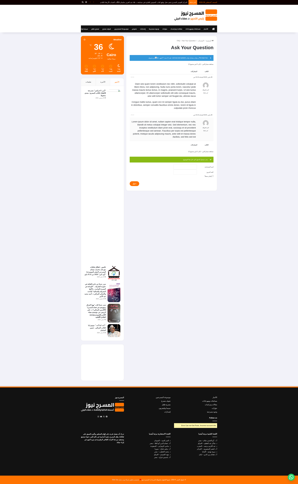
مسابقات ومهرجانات (192, 29)
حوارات (164, 29)
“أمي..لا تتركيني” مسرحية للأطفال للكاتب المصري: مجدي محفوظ (95, 93)
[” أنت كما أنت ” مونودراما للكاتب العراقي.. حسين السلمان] (114, 330)
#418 (132, 77)
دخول (134, 184)
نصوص (134, 29)
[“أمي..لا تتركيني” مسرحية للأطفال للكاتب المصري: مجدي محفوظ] (114, 176)
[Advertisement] (126, 14)
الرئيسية (209, 41)
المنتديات (201, 41)
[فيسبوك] (106, 416)
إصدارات (143, 29)
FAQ (178, 41)
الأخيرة (102, 82)
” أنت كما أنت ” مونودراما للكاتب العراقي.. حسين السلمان (97, 327)
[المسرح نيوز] (195, 15)
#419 (132, 115)
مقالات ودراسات (176, 29)
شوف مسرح (106, 29)
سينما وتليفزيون (82, 29)
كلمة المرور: (209, 172)
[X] (103, 416)
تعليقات (88, 82)
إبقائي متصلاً (208, 176)
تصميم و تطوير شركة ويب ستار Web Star (125, 480)
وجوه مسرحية (154, 29)
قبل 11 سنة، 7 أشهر (165, 58)
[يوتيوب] (101, 416)
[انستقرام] (98, 416)
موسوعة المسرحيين (121, 29)
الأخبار (206, 29)
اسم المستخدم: (209, 167)
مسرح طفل (95, 29)
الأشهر (117, 82)
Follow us (213, 418)
